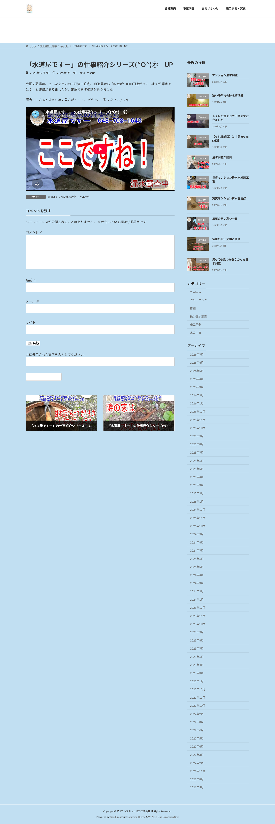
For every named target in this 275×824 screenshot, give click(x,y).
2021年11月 (197, 771)
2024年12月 (197, 509)
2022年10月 (197, 705)
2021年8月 (197, 779)
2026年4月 (197, 379)
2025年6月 (197, 460)
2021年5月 (197, 787)
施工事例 (85, 196)
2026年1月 (197, 403)
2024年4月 (197, 574)
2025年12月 (197, 411)
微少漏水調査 (68, 196)
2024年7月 (197, 550)
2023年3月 (197, 673)
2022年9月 (197, 714)
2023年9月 (197, 632)
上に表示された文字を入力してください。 (56, 354)
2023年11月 (197, 615)
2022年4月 (197, 746)
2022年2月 (197, 762)
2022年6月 (197, 730)
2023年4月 (197, 664)
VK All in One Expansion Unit (163, 816)
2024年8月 (197, 542)
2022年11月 (197, 697)
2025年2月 (197, 493)
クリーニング (198, 300)
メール (32, 301)
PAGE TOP (265, 795)
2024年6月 (197, 558)
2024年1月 (197, 599)
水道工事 (195, 332)
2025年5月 (197, 468)
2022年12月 (197, 689)
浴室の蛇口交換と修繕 (227, 239)
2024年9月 (197, 534)
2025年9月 (197, 436)
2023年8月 (197, 640)
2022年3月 (197, 754)
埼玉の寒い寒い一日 (226, 218)
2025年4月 (197, 477)
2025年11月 (197, 419)
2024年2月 (197, 591)
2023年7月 (197, 648)
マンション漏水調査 (225, 75)
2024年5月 (197, 566)
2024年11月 (197, 517)
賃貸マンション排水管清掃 (230, 198)
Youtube (52, 196)
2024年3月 (197, 583)
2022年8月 (197, 722)
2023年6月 (197, 656)
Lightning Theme (136, 816)
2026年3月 (197, 387)
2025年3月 (197, 485)
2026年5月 (197, 370)
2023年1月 (197, 681)
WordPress (116, 816)
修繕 (193, 308)
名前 (31, 280)
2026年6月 (197, 362)
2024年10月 (197, 526)
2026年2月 (197, 395)
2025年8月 (197, 444)
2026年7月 (197, 354)
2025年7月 (197, 452)
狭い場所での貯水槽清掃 (227, 95)
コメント (34, 232)
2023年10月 (197, 624)
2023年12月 (197, 607)
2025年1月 (197, 501)
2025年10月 (197, 428)
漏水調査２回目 (223, 157)
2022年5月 (197, 738)
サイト (30, 322)
